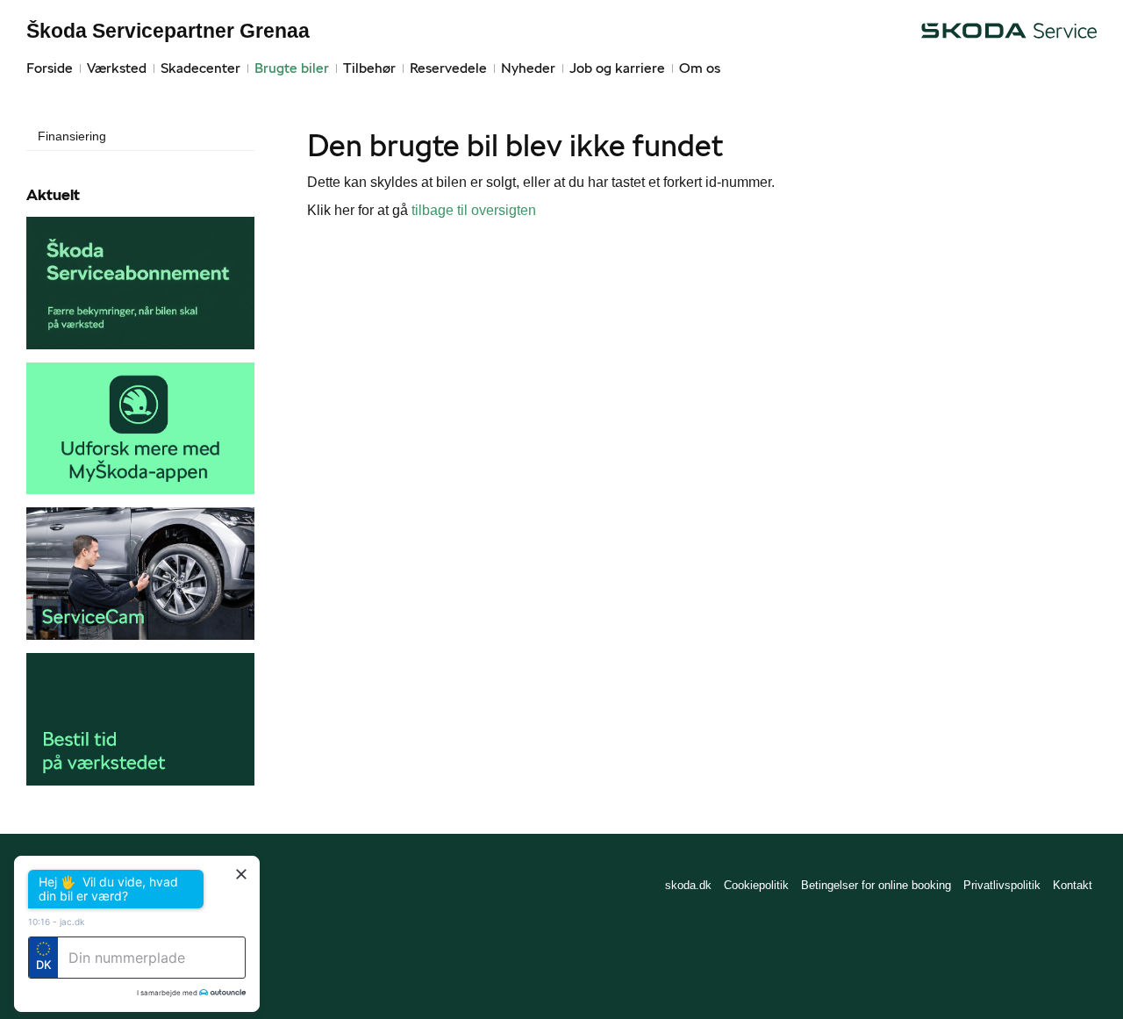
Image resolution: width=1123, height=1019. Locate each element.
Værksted (117, 68)
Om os (699, 68)
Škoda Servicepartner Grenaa (168, 30)
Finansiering (72, 136)
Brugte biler (291, 68)
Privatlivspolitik (1002, 885)
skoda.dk (688, 885)
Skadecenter (200, 68)
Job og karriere (617, 68)
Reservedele (448, 68)
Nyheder (528, 68)
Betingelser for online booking (876, 885)
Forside (49, 68)
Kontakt (1072, 885)
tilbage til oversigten (473, 210)
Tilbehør (369, 68)
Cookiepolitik (756, 885)
